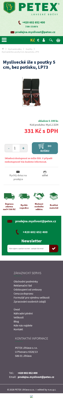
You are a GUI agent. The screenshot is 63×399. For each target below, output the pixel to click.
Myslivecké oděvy (15, 49)
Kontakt (18, 329)
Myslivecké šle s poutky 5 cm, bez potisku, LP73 (20, 52)
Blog (16, 321)
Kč (32, 40)
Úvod (17, 309)
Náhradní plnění (23, 313)
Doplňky (29, 49)
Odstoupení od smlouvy (28, 289)
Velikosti (19, 317)
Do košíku (45, 148)
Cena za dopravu (23, 293)
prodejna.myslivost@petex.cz (35, 32)
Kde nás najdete (23, 325)
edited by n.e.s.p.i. (46, 389)
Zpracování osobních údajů (30, 301)
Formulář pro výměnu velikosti (32, 297)
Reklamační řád (23, 285)
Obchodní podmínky (26, 281)
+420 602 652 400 (33, 22)
